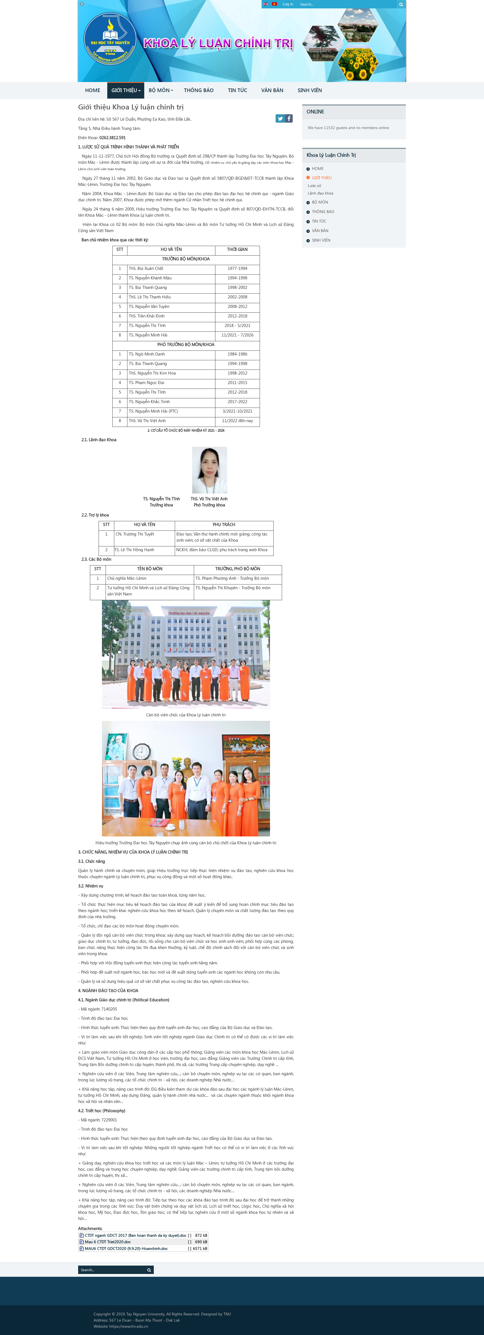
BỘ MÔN (320, 202)
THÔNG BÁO (323, 211)
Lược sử (314, 185)
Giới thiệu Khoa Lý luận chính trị (131, 106)
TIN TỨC (319, 221)
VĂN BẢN (320, 230)
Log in (288, 3)
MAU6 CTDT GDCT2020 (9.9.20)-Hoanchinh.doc (126, 1248)
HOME (318, 168)
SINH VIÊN (321, 240)
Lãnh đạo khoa (320, 193)
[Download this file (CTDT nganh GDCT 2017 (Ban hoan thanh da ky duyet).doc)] (82, 1235)
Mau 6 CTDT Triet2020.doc (108, 1241)
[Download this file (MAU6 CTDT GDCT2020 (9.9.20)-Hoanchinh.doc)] (82, 1248)
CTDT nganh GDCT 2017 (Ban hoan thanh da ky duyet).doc (135, 1235)
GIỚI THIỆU (322, 177)
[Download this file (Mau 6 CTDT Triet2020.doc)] (82, 1241)
